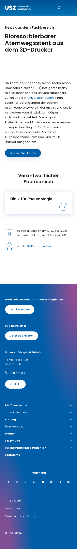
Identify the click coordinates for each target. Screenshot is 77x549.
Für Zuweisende (16, 405)
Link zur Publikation (23, 153)
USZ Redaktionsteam (39, 246)
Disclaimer (12, 508)
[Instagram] (51, 482)
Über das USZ (14, 426)
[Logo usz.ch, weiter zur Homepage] (18, 8)
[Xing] (25, 482)
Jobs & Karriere (16, 412)
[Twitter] (17, 482)
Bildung (10, 419)
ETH (37, 88)
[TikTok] (60, 482)
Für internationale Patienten (25, 448)
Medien (10, 434)
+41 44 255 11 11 (20, 373)
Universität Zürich (40, 98)
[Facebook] (8, 482)
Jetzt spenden (20, 309)
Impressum (13, 500)
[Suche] (59, 8)
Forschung (12, 441)
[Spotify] (68, 482)
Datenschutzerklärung (20, 516)
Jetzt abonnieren (21, 336)
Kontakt (15, 384)
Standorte (12, 455)
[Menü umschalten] (70, 7)
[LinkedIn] (34, 482)
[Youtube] (43, 482)
